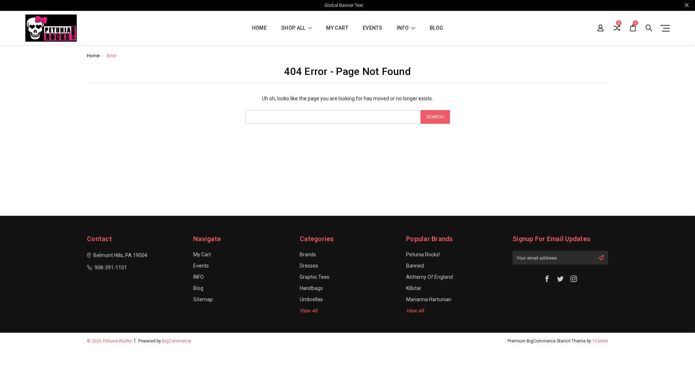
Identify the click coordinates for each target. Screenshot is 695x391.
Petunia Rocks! (423, 254)
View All (308, 311)
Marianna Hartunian (428, 299)
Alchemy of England (429, 277)
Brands (308, 254)
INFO (403, 28)
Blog (436, 28)
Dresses (309, 266)
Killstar (413, 288)
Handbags (311, 288)
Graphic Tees (314, 277)
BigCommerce (176, 341)
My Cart (337, 28)
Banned (415, 266)
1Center (600, 341)
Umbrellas (311, 299)
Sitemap (203, 299)
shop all (294, 28)
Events (372, 28)
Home (259, 28)
